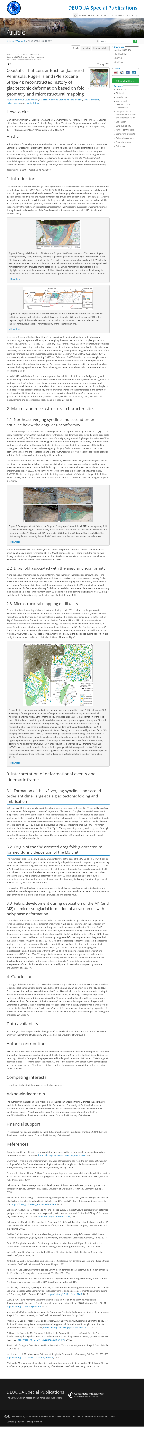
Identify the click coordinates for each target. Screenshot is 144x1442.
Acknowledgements (125, 138)
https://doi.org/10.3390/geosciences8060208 (34, 1204)
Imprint (20, 1421)
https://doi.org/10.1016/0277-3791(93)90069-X (30, 1357)
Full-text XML (121, 54)
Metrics (86, 48)
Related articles (100, 48)
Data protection (34, 1421)
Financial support (124, 142)
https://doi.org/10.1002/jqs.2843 (54, 1216)
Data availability (123, 125)
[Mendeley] (116, 72)
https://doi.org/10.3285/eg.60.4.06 (24, 1306)
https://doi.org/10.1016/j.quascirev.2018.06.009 (41, 1339)
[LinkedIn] (134, 72)
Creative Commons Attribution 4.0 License (95, 1416)
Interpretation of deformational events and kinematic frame (126, 114)
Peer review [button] (117, 15)
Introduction (122, 97)
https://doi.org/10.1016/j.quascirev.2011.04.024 (67, 1327)
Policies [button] (104, 15)
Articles (82, 15)
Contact (10, 1421)
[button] (98, 41)
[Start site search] (135, 41)
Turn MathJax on (127, 80)
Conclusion (121, 121)
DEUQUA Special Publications (102, 7)
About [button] (129, 15)
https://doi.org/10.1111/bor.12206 (65, 1294)
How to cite (121, 89)
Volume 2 (20, 41)
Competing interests (125, 134)
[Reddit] (122, 72)
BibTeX (118, 58)
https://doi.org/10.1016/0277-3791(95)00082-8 (61, 1155)
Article (76, 48)
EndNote (119, 62)
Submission (93, 15)
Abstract (120, 93)
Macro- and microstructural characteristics (123, 104)
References (121, 146)
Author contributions (126, 129)
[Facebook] (128, 72)
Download (15, 279)
